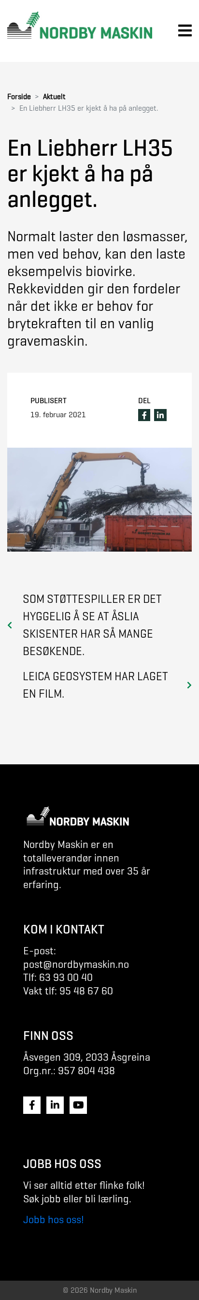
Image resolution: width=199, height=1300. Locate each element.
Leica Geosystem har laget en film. (95, 685)
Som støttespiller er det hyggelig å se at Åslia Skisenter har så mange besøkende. (92, 625)
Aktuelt (54, 96)
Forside (19, 96)
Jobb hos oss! (53, 1219)
